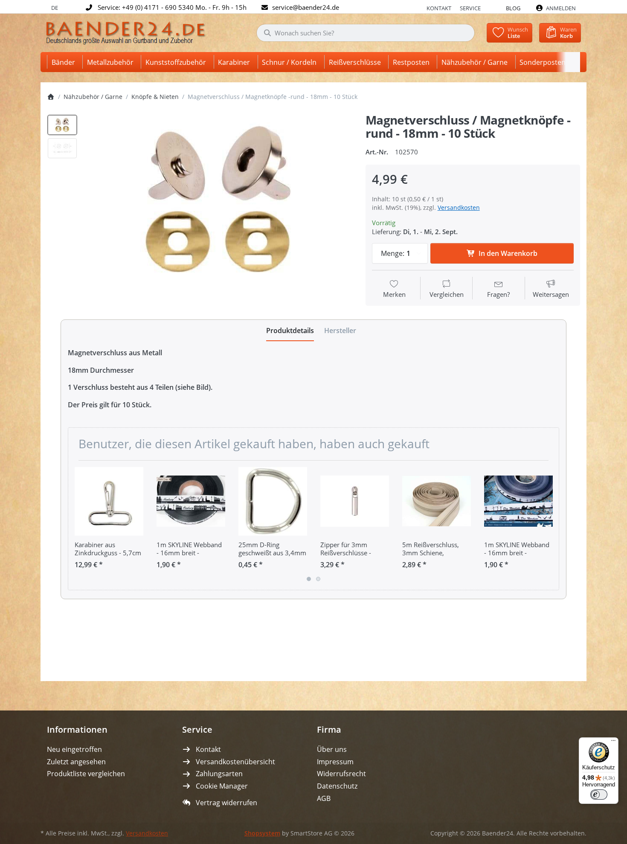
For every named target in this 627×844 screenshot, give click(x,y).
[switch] (598, 794)
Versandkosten (459, 207)
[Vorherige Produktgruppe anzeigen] (77, 525)
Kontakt (439, 8)
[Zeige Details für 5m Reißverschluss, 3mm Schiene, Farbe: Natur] (436, 501)
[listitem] (218, 200)
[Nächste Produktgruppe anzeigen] (549, 525)
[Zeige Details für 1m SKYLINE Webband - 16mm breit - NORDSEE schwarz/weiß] (518, 501)
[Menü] (613, 742)
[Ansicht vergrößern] (218, 200)
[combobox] (365, 33)
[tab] (290, 330)
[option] (62, 125)
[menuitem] (64, 62)
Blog (513, 8)
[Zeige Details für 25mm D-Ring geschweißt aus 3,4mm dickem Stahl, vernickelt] (272, 501)
